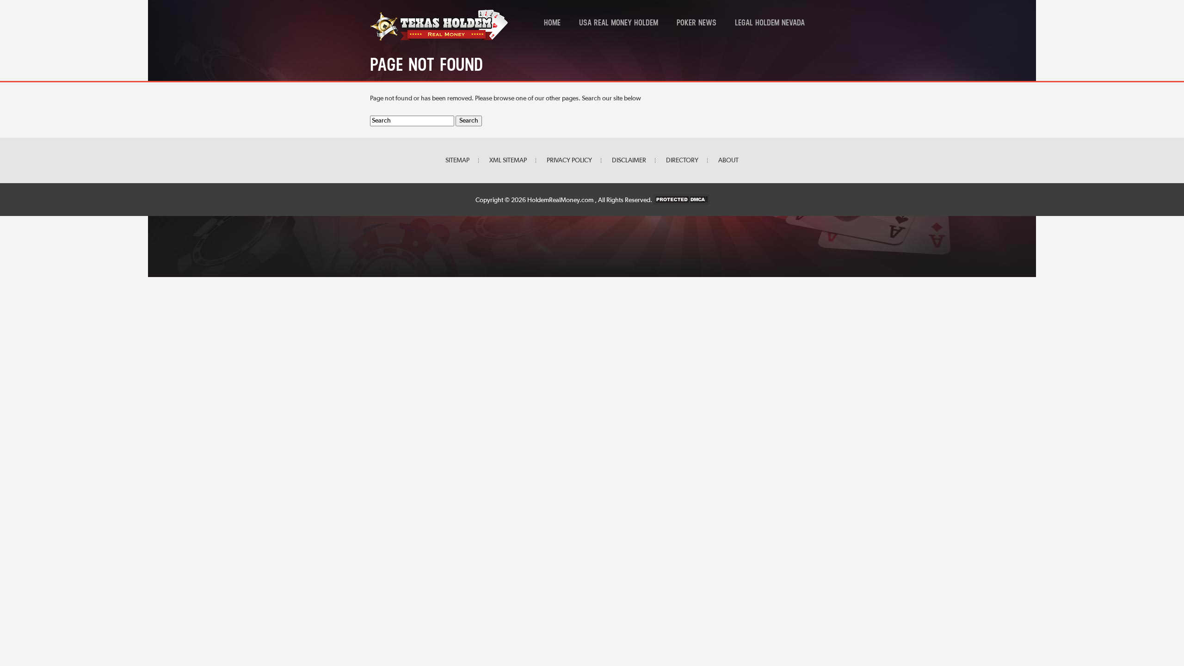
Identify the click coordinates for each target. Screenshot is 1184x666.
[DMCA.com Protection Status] (681, 200)
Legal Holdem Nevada (770, 23)
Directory (682, 160)
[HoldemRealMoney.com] (439, 39)
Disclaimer (629, 160)
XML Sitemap (508, 160)
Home (552, 23)
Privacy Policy (569, 160)
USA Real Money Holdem (618, 23)
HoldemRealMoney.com (561, 200)
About (728, 160)
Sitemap (457, 160)
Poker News (696, 23)
